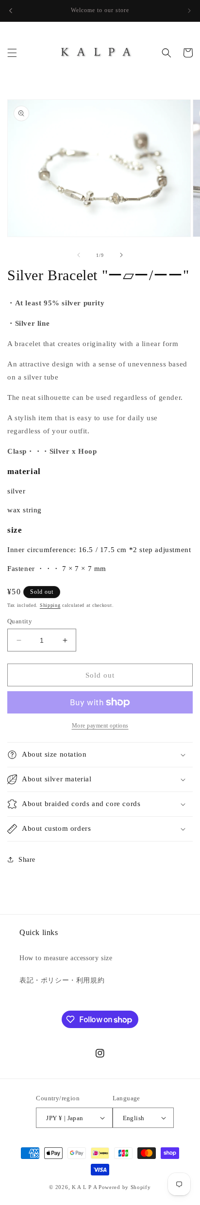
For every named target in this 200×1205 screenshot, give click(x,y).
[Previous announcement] (10, 10)
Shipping (50, 605)
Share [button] (26, 859)
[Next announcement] (189, 10)
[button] (12, 52)
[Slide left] (78, 255)
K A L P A (85, 1187)
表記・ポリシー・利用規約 (61, 980)
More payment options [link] (100, 725)
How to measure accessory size (65, 958)
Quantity (19, 621)
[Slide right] (121, 255)
